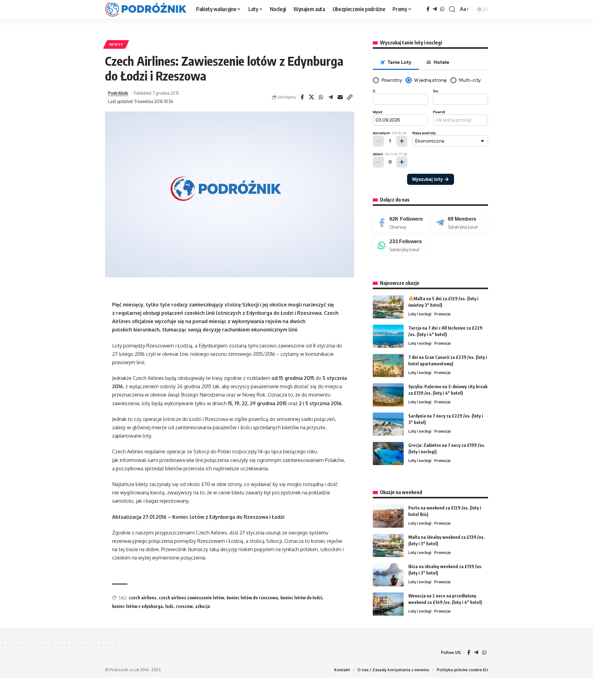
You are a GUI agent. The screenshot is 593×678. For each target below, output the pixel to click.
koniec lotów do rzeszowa (252, 597)
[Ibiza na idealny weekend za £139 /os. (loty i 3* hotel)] (388, 574)
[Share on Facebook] (302, 97)
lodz (169, 606)
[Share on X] (311, 97)
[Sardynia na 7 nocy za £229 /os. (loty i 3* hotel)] (388, 424)
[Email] (340, 97)
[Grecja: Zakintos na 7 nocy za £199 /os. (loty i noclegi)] (388, 453)
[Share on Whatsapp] (321, 97)
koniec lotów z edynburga (137, 606)
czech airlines (142, 597)
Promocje (442, 313)
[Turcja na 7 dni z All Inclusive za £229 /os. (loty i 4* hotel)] (388, 336)
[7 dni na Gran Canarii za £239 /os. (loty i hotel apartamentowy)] (388, 365)
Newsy (116, 44)
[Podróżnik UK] (145, 9)
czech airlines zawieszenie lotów (191, 597)
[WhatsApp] (442, 9)
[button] (452, 9)
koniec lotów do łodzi (301, 597)
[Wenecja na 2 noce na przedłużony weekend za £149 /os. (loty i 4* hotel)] (388, 604)
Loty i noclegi (419, 313)
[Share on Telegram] (330, 97)
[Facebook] (428, 9)
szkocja (202, 606)
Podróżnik (118, 93)
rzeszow (184, 606)
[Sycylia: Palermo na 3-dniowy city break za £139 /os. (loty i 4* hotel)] (388, 394)
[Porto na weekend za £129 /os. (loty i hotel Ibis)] (388, 516)
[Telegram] (435, 9)
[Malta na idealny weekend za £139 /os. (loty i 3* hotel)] (388, 545)
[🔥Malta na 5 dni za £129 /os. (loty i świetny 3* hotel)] (388, 306)
